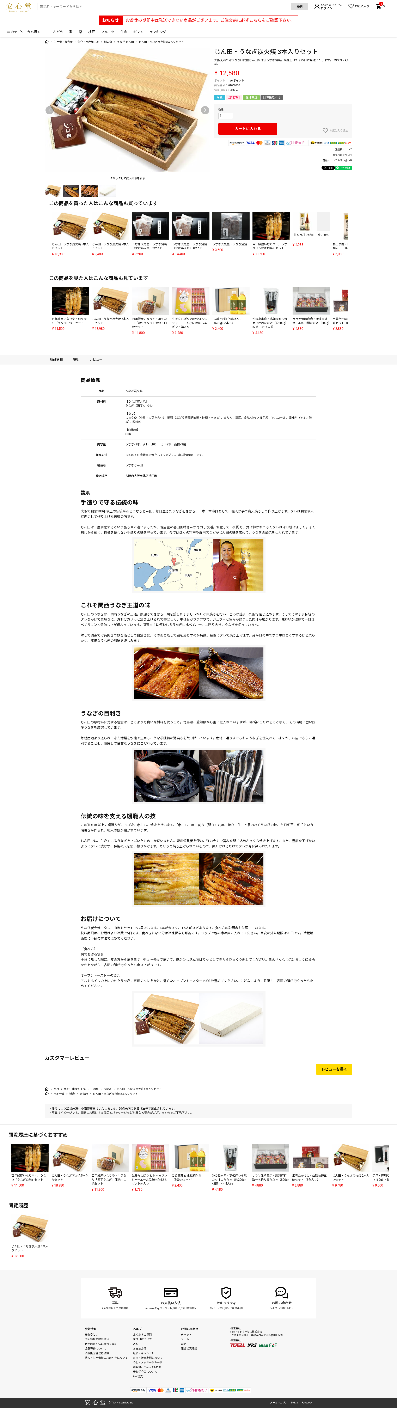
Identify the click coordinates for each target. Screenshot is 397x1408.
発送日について (343, 149)
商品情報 (56, 359)
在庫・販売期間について (148, 1357)
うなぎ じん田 (125, 41)
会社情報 (90, 1329)
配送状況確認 (189, 1348)
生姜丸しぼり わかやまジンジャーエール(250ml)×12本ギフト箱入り (190, 323)
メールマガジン (278, 1402)
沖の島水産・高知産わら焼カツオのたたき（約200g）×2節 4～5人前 (270, 323)
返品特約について (342, 155)
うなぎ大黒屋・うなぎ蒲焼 (229, 244)
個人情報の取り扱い (97, 1339)
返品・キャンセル (143, 1353)
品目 (56, 1089)
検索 (300, 6)
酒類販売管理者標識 (97, 1353)
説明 (76, 359)
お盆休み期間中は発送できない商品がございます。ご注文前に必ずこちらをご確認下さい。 (210, 20)
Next (205, 110)
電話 (183, 1344)
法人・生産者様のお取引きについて (106, 1357)
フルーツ (107, 32)
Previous (49, 110)
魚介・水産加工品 (88, 41)
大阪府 (84, 1093)
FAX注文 (138, 1376)
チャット (186, 1334)
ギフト (138, 32)
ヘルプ (273, 1308)
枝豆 (91, 32)
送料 (115, 1303)
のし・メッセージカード (148, 1362)
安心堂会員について (145, 1371)
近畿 (72, 1093)
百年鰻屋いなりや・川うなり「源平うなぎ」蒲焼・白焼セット (149, 323)
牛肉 (124, 32)
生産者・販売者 (63, 41)
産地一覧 (59, 1093)
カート (385, 6)
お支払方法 (139, 1348)
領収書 (147, 1367)
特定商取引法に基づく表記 (101, 1344)
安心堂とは (91, 1334)
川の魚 (108, 41)
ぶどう (58, 32)
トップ (47, 41)
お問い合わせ (282, 1303)
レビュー (96, 359)
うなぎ (108, 1089)
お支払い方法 (171, 1303)
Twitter (295, 1402)
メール (185, 1339)
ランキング (157, 32)
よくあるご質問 (142, 1334)
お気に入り (362, 6)
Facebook (307, 1402)
